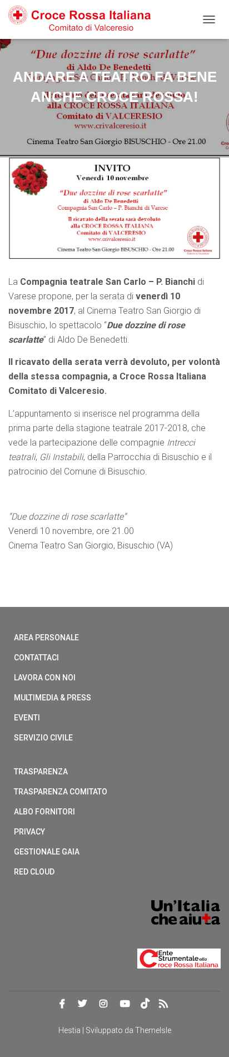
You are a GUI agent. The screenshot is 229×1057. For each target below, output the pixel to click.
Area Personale (46, 637)
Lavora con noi (45, 677)
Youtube (125, 1004)
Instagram (103, 1004)
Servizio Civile (43, 737)
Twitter (82, 1004)
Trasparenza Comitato (60, 791)
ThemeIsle (153, 1030)
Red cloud (34, 871)
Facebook (62, 1004)
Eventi (27, 717)
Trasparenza (41, 771)
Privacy (29, 831)
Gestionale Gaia (46, 851)
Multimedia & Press (52, 697)
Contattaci (36, 657)
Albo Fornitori (44, 811)
